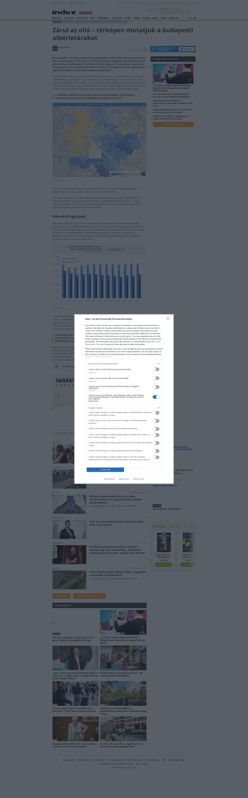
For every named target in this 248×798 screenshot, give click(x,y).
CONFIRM (105, 470)
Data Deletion (109, 479)
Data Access (124, 479)
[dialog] (124, 399)
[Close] (168, 319)
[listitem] (124, 363)
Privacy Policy (138, 479)
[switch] (156, 369)
